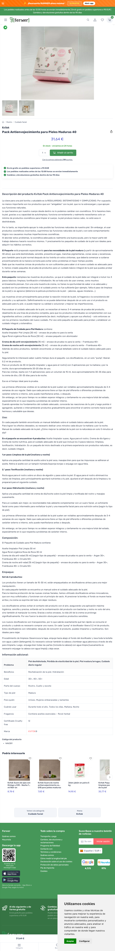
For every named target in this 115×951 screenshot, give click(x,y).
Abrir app (89, 3)
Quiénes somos (9, 836)
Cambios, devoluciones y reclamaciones (51, 841)
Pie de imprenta (47, 868)
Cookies (43, 871)
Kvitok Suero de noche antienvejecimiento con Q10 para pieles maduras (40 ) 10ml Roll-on (49, 786)
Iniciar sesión (103, 841)
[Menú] (5, 20)
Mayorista (6, 839)
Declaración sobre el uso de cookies (56, 861)
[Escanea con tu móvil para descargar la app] (9, 855)
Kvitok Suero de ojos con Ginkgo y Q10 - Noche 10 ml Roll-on (19, 785)
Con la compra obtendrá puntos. (57, 160)
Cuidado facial (21, 122)
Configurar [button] (84, 941)
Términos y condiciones (50, 852)
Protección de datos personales (54, 865)
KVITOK (31, 731)
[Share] (111, 131)
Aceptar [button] (70, 941)
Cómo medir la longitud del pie (53, 858)
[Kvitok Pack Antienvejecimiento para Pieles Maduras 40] (57, 63)
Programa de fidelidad (50, 845)
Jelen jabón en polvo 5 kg (78, 784)
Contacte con (46, 849)
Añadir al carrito (65, 152)
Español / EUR (91, 850)
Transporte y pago (48, 836)
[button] (11, 873)
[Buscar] (88, 20)
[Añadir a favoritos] (29, 758)
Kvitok (5, 127)
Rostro (9, 122)
